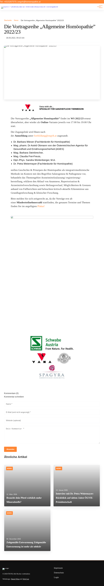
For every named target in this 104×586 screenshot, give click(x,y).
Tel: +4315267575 (8, 2)
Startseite (8, 20)
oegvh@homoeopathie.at (29, 2)
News (16, 20)
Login (56, 577)
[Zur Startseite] (29, 6)
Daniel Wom (15, 579)
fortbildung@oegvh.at (45, 135)
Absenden (10, 449)
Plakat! (41, 206)
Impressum (58, 568)
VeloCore (26, 579)
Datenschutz (59, 573)
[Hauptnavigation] (99, 7)
